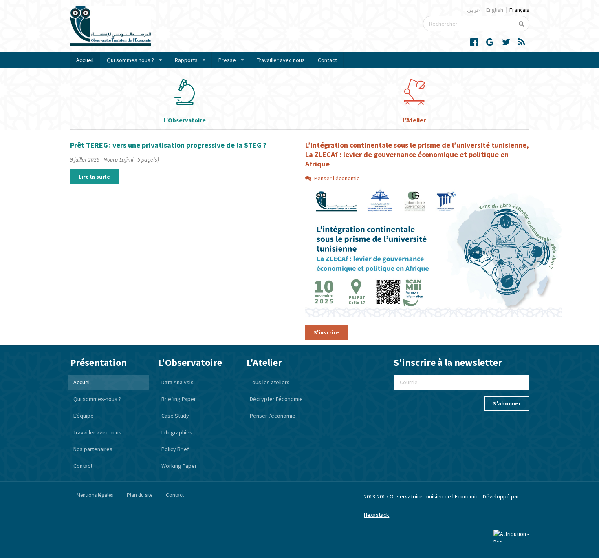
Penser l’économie (337, 178)
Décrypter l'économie (276, 399)
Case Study (175, 415)
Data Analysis (177, 382)
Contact (327, 60)
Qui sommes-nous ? (97, 399)
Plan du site (139, 494)
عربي (473, 10)
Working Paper (179, 465)
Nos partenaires (92, 449)
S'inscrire (326, 332)
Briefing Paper (178, 399)
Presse (227, 60)
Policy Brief (175, 449)
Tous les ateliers (270, 382)
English (494, 10)
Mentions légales (95, 494)
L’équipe (83, 415)
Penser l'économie (272, 415)
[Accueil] (110, 43)
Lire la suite (94, 176)
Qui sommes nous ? (130, 60)
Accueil (85, 60)
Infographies (176, 432)
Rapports (186, 60)
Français (519, 10)
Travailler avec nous (281, 60)
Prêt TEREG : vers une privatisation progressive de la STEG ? (168, 145)
